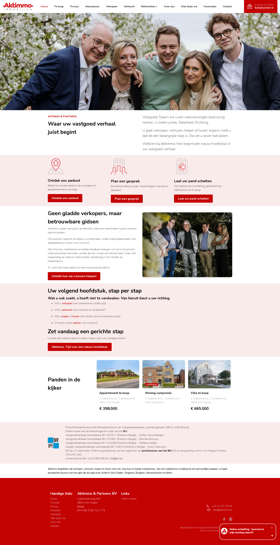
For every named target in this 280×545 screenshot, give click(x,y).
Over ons (169, 6)
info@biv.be (116, 458)
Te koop (59, 6)
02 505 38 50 (99, 458)
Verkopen (111, 6)
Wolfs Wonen (129, 499)
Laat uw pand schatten (193, 181)
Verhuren (129, 6)
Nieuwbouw (92, 6)
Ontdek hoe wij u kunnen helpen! (74, 276)
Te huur (74, 6)
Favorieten (210, 6)
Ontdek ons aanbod (64, 180)
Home (44, 6)
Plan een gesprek (125, 181)
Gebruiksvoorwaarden (210, 530)
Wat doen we (189, 6)
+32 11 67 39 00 (222, 506)
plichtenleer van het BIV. (157, 451)
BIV (125, 431)
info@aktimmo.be (222, 510)
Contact (227, 6)
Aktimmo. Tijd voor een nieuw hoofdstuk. (80, 347)
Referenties (148, 6)
